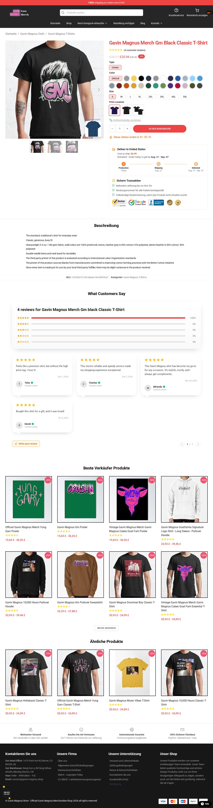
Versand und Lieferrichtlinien (124, 760)
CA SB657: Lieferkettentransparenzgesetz (79, 779)
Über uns (62, 760)
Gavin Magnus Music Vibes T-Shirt (129, 700)
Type (111, 62)
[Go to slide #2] (55, 147)
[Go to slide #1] (37, 147)
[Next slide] (98, 89)
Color (112, 72)
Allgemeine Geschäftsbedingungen (76, 765)
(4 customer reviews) (134, 50)
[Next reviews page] (198, 444)
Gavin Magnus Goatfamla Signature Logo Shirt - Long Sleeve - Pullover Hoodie (182, 531)
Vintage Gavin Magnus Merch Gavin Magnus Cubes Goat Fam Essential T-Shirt (183, 606)
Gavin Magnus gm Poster (72, 527)
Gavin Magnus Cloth (32, 33)
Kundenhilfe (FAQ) (118, 779)
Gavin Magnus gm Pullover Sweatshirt (80, 602)
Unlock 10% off (7, 793)
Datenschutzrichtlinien (69, 770)
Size (111, 91)
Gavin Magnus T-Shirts (61, 33)
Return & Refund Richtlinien (123, 770)
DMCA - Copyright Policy (70, 774)
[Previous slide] (10, 89)
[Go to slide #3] (72, 147)
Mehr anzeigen (106, 628)
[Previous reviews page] (182, 444)
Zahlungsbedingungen (121, 765)
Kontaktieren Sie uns (120, 774)
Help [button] (207, 804)
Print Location (116, 102)
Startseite (10, 33)
